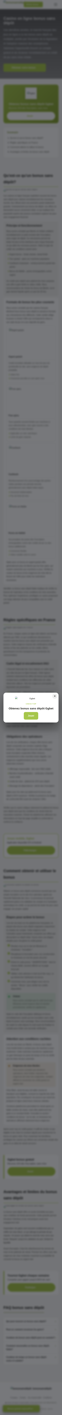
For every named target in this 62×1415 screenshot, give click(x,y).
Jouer (31, 715)
